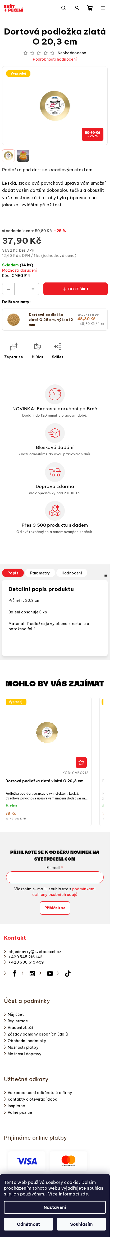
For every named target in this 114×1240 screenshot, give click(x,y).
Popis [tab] (13, 573)
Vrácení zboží (20, 1027)
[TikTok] (68, 974)
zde (84, 1194)
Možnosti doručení (19, 270)
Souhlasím (81, 1224)
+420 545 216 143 (25, 957)
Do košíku (78, 289)
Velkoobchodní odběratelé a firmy (40, 1092)
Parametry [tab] (40, 573)
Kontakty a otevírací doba (32, 1099)
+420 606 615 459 (26, 962)
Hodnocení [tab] (72, 573)
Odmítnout (28, 1224)
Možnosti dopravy (24, 1054)
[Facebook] (14, 974)
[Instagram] (32, 974)
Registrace (18, 1021)
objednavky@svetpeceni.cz (34, 951)
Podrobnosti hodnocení (55, 59)
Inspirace (16, 1106)
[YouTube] (50, 974)
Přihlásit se (55, 908)
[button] (47, 764)
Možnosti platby (23, 1047)
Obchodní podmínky (27, 1040)
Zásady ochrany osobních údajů (38, 1034)
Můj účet (16, 1014)
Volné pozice (20, 1112)
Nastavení (55, 1207)
